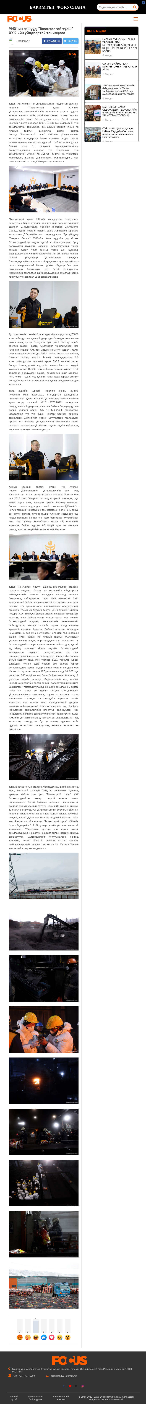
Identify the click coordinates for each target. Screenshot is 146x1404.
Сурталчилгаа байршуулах (35, 1398)
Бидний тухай (14, 1398)
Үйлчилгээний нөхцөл (61, 1398)
